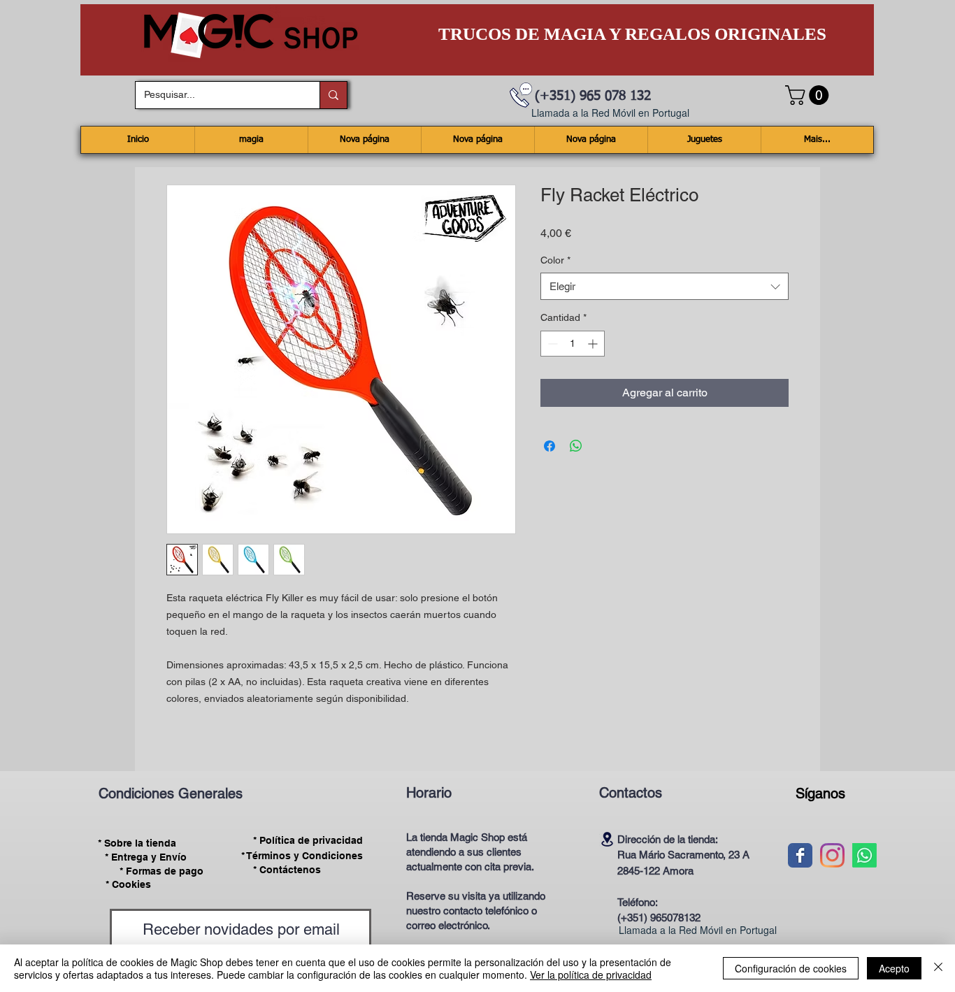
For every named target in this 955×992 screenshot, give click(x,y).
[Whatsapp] (864, 855)
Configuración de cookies (791, 968)
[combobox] (664, 286)
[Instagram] (832, 855)
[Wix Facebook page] (800, 855)
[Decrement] (551, 343)
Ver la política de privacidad (591, 975)
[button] (809, 95)
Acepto (894, 968)
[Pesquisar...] (333, 95)
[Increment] (594, 343)
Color (555, 260)
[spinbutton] (572, 343)
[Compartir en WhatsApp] (576, 446)
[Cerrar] (938, 968)
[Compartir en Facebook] (549, 446)
